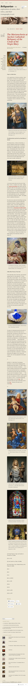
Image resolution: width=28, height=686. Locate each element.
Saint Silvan (10, 649)
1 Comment (25, 47)
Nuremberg (4, 62)
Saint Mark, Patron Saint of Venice (14, 666)
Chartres (2, 58)
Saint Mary (4, 65)
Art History (18, 47)
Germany (4, 60)
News (6, 2)
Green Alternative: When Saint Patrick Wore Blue (11, 625)
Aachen (4, 57)
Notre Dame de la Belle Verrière (20, 207)
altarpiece (8, 682)
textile (5, 68)
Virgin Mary (4, 69)
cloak (5, 58)
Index (2, 2)
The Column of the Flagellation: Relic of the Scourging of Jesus (13, 630)
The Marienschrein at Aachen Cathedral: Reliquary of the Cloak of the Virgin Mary (17, 39)
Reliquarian (7, 6)
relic (1, 64)
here (19, 379)
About (10, 2)
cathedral (19, 682)
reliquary (4, 64)
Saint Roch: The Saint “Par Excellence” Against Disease (12, 632)
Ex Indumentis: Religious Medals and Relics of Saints (11, 623)
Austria (12, 682)
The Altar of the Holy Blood (13, 641)
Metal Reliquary (10, 48)
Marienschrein (3, 61)
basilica (15, 682)
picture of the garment (13, 186)
